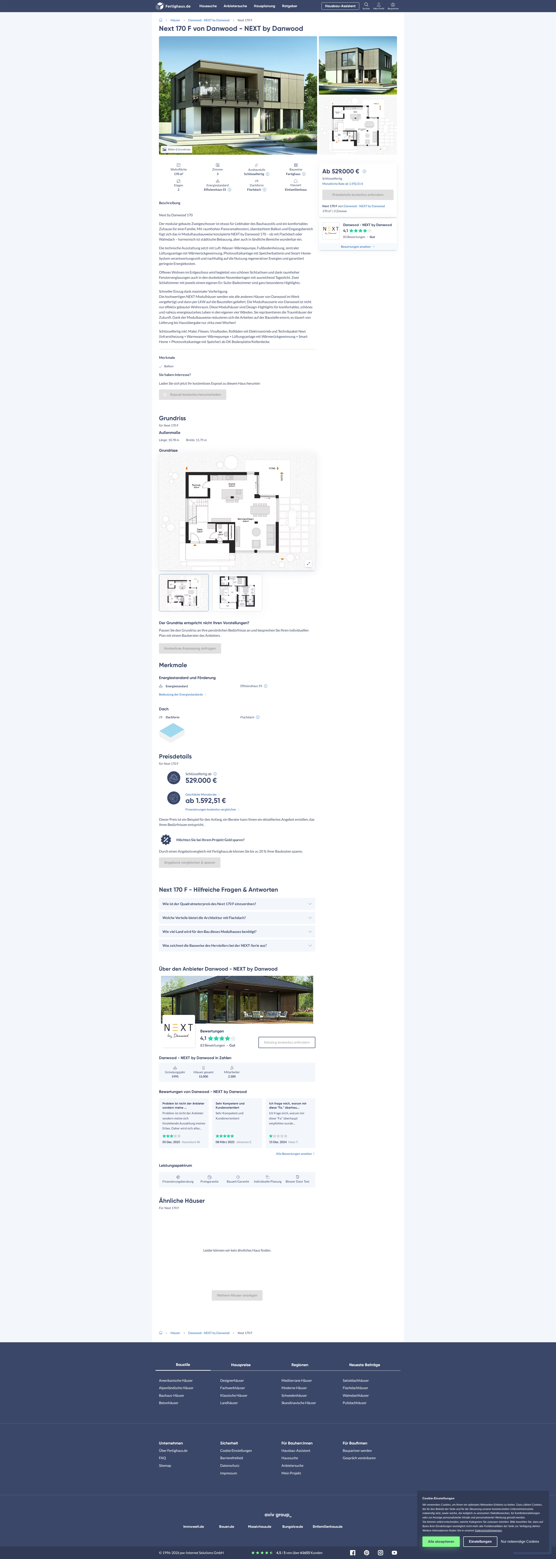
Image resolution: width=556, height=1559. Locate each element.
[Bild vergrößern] (308, 563)
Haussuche (208, 6)
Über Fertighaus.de (173, 1450)
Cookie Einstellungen (236, 1450)
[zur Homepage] (162, 19)
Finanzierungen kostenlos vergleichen (210, 809)
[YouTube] (394, 1552)
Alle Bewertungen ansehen (294, 1153)
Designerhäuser (232, 1380)
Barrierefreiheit (231, 1458)
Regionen (299, 1364)
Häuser (175, 20)
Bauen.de (226, 1527)
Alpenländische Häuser (176, 1388)
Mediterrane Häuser (296, 1380)
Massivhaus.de (259, 1527)
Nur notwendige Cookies (520, 1541)
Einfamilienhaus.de (328, 1527)
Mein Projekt (291, 1473)
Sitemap (165, 1465)
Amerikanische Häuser (176, 1380)
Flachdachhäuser (355, 1388)
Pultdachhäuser (354, 1403)
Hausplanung (264, 6)
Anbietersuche (235, 6)
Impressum (228, 1473)
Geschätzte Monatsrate (201, 794)
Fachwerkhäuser (232, 1388)
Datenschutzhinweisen (488, 1530)
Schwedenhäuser (294, 1395)
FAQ (162, 1458)
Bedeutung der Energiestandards (181, 694)
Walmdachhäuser (356, 1395)
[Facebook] (352, 1552)
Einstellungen (480, 1541)
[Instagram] (380, 1552)
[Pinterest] (366, 1552)
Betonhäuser (168, 1403)
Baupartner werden (357, 1450)
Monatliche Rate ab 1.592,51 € (342, 183)
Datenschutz (229, 1465)
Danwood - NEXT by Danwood (209, 20)
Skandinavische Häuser (298, 1403)
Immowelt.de (193, 1527)
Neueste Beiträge (364, 1364)
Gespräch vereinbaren (359, 1458)
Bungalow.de (292, 1527)
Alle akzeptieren (441, 1541)
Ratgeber (289, 6)
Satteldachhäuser (356, 1380)
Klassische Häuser (233, 1395)
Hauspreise (241, 1364)
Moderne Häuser (294, 1388)
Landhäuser (229, 1403)
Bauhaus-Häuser (171, 1395)
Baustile (183, 1364)
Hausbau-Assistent (340, 6)
